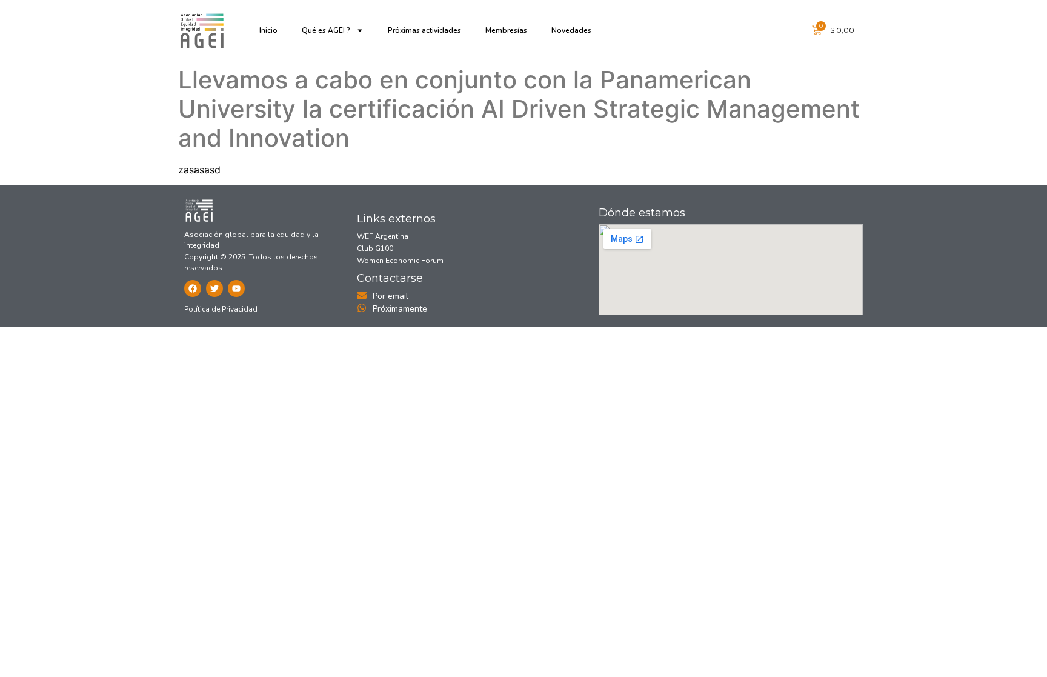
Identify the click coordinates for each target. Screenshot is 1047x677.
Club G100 (375, 248)
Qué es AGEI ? (326, 30)
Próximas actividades (424, 30)
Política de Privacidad (221, 309)
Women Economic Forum (400, 260)
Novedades (571, 30)
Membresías (506, 30)
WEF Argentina (382, 236)
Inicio (268, 30)
